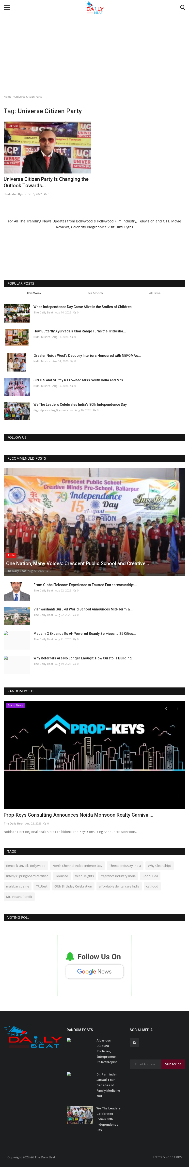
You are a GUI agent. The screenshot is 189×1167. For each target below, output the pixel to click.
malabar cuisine (17, 886)
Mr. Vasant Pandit (19, 896)
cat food (152, 886)
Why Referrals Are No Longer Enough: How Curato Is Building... (84, 658)
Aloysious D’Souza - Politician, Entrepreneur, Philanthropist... (108, 1051)
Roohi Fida (150, 876)
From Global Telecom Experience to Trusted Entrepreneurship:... (85, 585)
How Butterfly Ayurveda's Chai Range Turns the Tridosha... (79, 331)
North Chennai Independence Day (77, 865)
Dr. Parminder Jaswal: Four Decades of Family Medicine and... (108, 1085)
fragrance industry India (118, 876)
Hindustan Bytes (15, 194)
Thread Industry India (125, 865)
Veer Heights (84, 876)
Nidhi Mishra (41, 337)
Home (7, 96)
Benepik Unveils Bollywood (26, 865)
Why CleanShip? (159, 865)
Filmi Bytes (124, 227)
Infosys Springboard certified (27, 876)
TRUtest (41, 886)
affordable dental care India (119, 886)
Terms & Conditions (167, 1156)
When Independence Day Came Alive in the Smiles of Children (82, 307)
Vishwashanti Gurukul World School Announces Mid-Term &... (83, 609)
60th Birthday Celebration (73, 886)
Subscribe (173, 1064)
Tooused (61, 876)
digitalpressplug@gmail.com (53, 410)
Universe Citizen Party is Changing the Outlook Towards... (46, 182)
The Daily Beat (43, 312)
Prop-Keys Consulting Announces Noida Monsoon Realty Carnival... (78, 815)
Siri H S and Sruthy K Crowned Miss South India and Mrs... (79, 380)
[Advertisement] (94, 36)
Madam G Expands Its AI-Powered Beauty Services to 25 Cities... (84, 634)
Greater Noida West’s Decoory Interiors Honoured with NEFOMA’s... (87, 356)
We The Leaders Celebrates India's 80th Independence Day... (81, 404)
